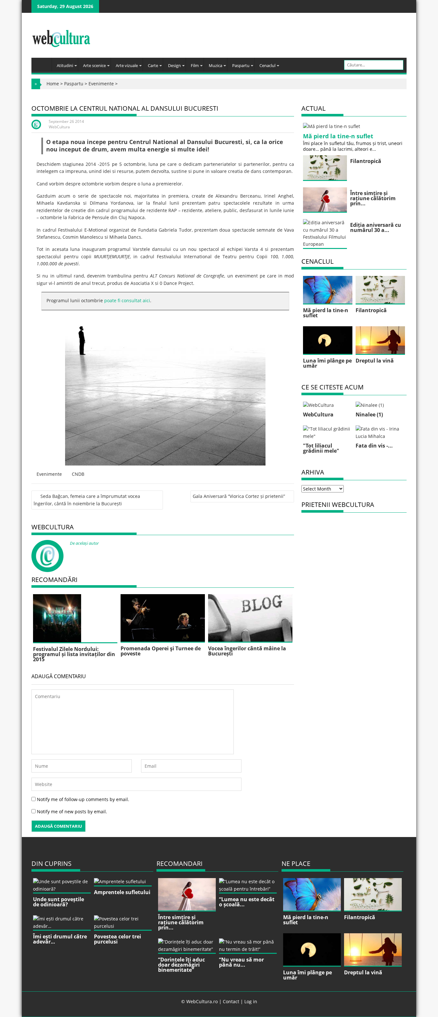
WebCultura (59, 127)
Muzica (215, 65)
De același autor (84, 543)
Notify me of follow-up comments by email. (83, 799)
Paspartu (240, 65)
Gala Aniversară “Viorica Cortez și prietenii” (239, 496)
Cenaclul (267, 65)
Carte (153, 65)
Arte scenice (94, 65)
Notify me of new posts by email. (72, 811)
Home (52, 84)
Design (174, 65)
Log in (250, 1001)
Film (195, 65)
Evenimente (101, 84)
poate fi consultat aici (127, 300)
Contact (231, 1001)
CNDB (78, 474)
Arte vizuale (127, 65)
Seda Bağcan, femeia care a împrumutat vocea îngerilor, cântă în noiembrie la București (87, 500)
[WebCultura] (43, 63)
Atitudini (65, 65)
